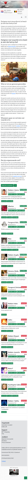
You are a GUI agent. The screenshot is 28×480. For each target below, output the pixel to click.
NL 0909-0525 (8, 11)
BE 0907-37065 (20, 11)
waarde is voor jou (17, 176)
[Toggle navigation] (25, 17)
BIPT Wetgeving (6, 432)
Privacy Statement (6, 442)
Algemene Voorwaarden (7, 439)
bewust (13, 93)
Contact (4, 461)
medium (18, 126)
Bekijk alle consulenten (7, 185)
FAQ (3, 433)
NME (17, 475)
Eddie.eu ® (4, 426)
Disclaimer (4, 440)
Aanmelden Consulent (7, 425)
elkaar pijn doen (12, 46)
